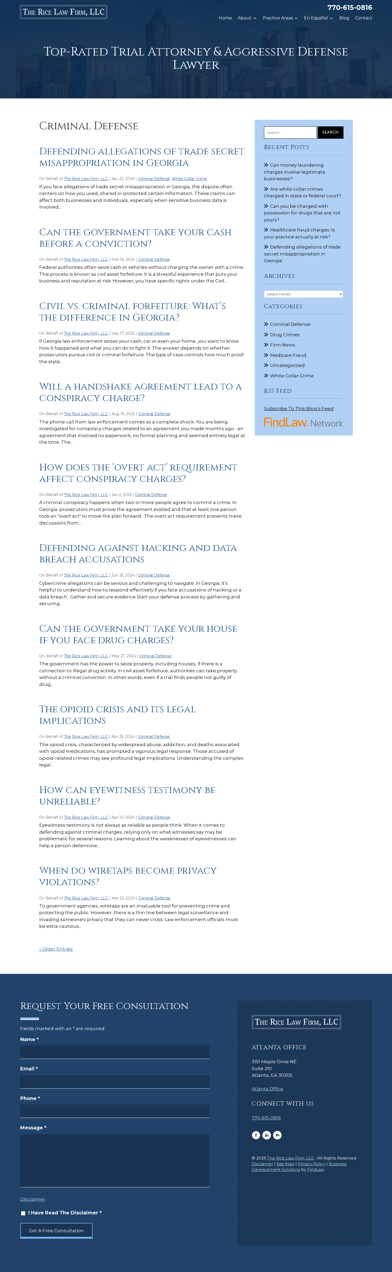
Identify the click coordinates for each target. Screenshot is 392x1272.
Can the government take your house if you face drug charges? (138, 634)
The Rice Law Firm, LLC (86, 178)
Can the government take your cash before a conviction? (135, 238)
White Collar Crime (189, 178)
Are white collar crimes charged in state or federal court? (302, 192)
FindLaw (315, 1169)
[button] (386, 1233)
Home (225, 18)
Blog (344, 18)
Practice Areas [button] (278, 18)
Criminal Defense (154, 178)
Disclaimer (32, 1199)
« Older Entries (56, 949)
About (244, 18)
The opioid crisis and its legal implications (117, 715)
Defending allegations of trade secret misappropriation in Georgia (142, 157)
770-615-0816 (349, 7)
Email (29, 1069)
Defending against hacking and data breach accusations (138, 554)
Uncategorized (287, 365)
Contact (363, 18)
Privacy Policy (311, 1163)
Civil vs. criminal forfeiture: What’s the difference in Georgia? (132, 312)
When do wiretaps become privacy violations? (128, 876)
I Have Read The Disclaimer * (65, 1213)
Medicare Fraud (288, 355)
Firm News (282, 344)
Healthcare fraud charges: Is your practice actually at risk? (299, 233)
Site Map (285, 1163)
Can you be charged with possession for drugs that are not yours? (302, 212)
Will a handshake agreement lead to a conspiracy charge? (140, 392)
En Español (316, 18)
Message (33, 1128)
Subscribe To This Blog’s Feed (299, 408)
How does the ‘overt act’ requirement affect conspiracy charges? (138, 473)
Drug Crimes (285, 334)
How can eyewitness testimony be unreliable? (127, 796)
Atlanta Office (267, 1088)
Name (29, 1039)
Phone (30, 1098)
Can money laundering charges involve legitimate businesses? (294, 171)
